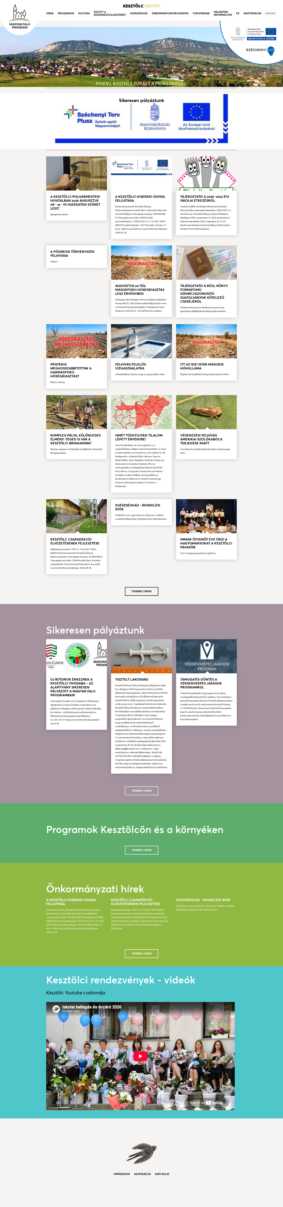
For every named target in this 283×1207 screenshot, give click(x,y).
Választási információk (223, 13)
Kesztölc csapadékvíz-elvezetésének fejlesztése (74, 541)
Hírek (50, 13)
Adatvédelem (252, 13)
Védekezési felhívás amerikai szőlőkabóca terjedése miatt (201, 439)
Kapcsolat (162, 1174)
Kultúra (84, 13)
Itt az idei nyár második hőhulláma (202, 366)
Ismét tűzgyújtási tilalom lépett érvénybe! (139, 437)
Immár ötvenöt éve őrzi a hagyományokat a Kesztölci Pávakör (206, 543)
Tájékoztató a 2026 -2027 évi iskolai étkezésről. (204, 198)
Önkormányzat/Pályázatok (170, 13)
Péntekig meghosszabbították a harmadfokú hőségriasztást (71, 370)
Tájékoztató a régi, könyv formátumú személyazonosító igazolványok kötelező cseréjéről (204, 293)
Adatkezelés (142, 1174)
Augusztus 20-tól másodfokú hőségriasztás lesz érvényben (139, 290)
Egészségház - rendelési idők (137, 507)
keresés (270, 13)
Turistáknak (201, 13)
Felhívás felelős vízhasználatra (130, 366)
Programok (66, 13)
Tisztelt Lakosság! (132, 679)
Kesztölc (141, 6)
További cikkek (142, 591)
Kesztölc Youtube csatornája (75, 992)
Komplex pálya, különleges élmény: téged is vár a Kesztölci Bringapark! (75, 439)
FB (237, 13)
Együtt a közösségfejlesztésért (110, 13)
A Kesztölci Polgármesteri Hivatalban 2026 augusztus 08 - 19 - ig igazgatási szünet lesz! (75, 202)
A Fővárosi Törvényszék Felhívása (72, 253)
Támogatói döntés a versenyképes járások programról (201, 683)
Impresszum (122, 1174)
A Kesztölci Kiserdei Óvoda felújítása (140, 198)
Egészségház (139, 13)
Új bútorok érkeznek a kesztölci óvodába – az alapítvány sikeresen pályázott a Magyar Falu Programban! (72, 687)
